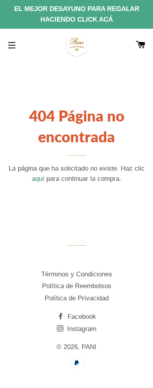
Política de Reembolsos (76, 286)
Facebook (81, 316)
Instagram (81, 329)
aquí (38, 178)
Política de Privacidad (77, 298)
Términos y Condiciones (76, 274)
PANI (89, 347)
